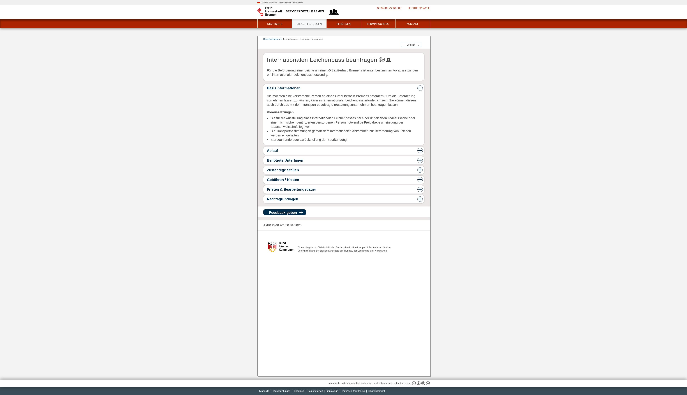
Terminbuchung (378, 23)
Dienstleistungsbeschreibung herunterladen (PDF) (423, 45)
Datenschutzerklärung (353, 391)
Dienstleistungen (309, 23)
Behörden (344, 23)
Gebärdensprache (389, 8)
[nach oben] (675, 383)
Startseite (274, 23)
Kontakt (412, 23)
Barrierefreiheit (315, 391)
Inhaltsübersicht (376, 391)
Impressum (332, 391)
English (410, 47)
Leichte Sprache (419, 8)
